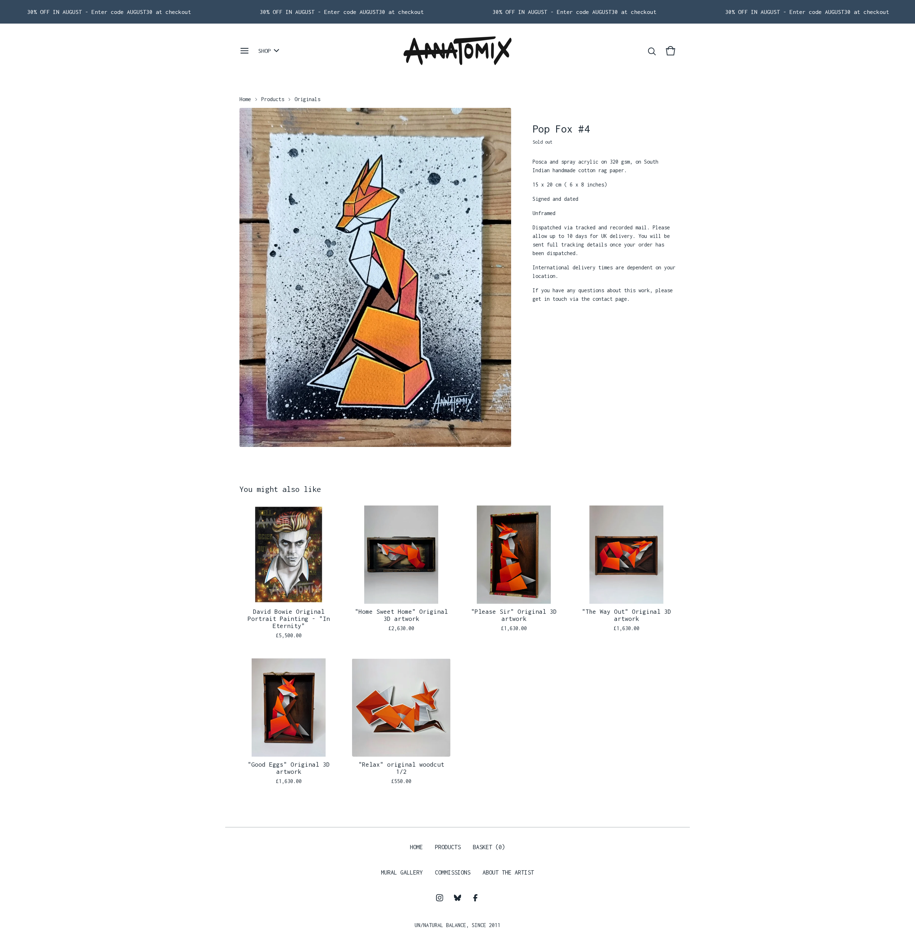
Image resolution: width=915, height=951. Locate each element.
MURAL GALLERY (402, 872)
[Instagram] (439, 897)
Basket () (489, 847)
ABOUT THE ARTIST (508, 872)
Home (245, 99)
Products (272, 99)
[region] (457, 12)
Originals (307, 99)
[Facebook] (475, 897)
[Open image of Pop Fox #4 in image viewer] (375, 277)
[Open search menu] (652, 50)
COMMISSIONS (452, 872)
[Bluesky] (457, 897)
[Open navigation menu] (244, 50)
